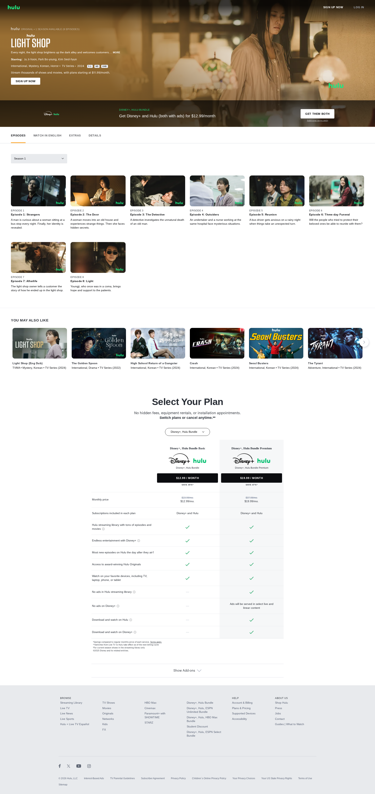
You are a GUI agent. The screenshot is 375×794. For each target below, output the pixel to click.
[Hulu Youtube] (81, 766)
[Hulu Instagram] (89, 766)
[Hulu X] (71, 766)
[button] (18, 135)
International (19, 66)
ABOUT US (281, 698)
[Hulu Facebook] (63, 766)
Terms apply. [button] (156, 642)
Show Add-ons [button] (184, 670)
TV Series (68, 66)
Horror (55, 66)
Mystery (33, 66)
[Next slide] (364, 342)
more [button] (116, 52)
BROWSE (65, 698)
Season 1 (20, 158)
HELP (235, 698)
